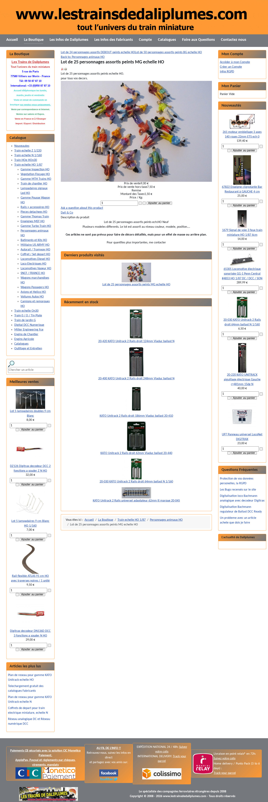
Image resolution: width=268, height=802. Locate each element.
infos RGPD (227, 71)
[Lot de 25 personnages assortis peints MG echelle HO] (136, 272)
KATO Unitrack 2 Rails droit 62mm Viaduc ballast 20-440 (136, 453)
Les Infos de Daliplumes (69, 40)
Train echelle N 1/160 (28, 155)
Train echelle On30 (26, 310)
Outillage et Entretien (28, 348)
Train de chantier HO (34, 183)
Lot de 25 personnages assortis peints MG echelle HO (136, 284)
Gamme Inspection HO (35, 169)
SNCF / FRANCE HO (33, 273)
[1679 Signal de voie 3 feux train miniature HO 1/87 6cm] (242, 219)
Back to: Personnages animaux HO (83, 57)
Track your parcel (225, 773)
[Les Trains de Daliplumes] (108, 773)
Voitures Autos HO (32, 296)
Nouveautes (21, 146)
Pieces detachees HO (34, 212)
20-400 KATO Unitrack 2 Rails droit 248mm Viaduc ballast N (136, 378)
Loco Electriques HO (33, 263)
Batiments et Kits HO (34, 240)
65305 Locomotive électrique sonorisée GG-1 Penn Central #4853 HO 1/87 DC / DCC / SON (242, 274)
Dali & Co (67, 212)
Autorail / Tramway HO (35, 249)
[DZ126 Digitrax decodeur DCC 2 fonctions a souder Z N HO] (30, 449)
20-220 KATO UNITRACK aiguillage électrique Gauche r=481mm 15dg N (242, 379)
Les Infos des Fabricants (113, 40)
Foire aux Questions (198, 40)
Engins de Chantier (26, 334)
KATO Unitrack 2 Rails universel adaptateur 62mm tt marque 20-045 (136, 500)
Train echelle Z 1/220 (27, 150)
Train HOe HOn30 (25, 160)
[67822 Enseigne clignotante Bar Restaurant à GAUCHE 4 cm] (242, 170)
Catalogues (167, 40)
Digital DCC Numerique (29, 325)
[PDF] (62, 69)
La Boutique (34, 40)
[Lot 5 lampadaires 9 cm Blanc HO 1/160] (30, 504)
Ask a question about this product (82, 208)
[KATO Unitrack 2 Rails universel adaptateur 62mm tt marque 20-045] (136, 492)
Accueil (12, 40)
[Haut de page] (261, 795)
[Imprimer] (65, 69)
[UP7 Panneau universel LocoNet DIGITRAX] (242, 417)
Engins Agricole (24, 339)
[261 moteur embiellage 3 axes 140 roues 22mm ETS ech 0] (242, 121)
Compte (145, 40)
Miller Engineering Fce (28, 329)
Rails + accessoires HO (35, 207)
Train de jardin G (25, 320)
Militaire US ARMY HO (35, 245)
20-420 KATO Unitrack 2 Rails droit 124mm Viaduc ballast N (136, 341)
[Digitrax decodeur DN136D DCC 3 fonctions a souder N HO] (30, 614)
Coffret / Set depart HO (35, 254)
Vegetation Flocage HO (35, 174)
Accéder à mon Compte (235, 62)
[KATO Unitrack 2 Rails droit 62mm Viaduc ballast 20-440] (136, 436)
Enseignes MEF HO (33, 221)
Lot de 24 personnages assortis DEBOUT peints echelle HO (98, 52)
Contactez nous (233, 40)
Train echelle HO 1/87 (28, 164)
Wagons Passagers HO (35, 287)
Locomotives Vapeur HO (36, 268)
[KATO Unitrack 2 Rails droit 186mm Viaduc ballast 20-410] (136, 398)
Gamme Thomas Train (35, 216)
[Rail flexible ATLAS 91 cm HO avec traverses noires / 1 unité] (30, 559)
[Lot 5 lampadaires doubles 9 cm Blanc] (30, 399)
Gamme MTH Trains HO (36, 179)
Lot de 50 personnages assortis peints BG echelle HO (168, 52)
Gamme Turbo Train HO (36, 226)
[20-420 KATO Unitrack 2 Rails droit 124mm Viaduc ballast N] (136, 324)
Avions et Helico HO (33, 292)
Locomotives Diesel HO (35, 259)
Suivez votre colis (224, 758)
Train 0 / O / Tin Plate (28, 315)
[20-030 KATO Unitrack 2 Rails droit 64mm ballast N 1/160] (136, 468)
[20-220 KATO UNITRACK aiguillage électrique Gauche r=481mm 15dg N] (242, 357)
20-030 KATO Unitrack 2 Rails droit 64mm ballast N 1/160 (136, 481)
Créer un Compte (231, 67)
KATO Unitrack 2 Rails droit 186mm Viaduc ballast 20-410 (136, 415)
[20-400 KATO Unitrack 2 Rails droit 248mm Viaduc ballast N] (136, 361)
